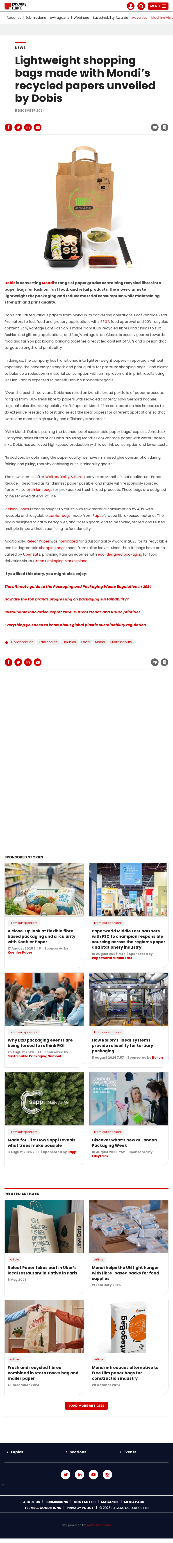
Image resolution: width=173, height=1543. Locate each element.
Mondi (48, 282)
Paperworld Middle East (112, 958)
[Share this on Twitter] (18, 127)
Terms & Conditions (42, 1508)
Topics (16, 1452)
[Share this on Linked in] (28, 127)
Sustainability (121, 642)
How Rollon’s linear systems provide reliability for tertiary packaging (122, 1045)
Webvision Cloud (98, 1525)
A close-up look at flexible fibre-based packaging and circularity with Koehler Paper (42, 936)
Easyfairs (100, 1156)
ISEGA (105, 321)
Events (129, 1452)
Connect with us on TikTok (86, 1485)
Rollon (157, 1057)
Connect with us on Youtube (93, 1474)
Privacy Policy (80, 1508)
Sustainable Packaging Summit (34, 1056)
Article (14, 1259)
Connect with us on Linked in (79, 1474)
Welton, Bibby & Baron (65, 476)
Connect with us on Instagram (107, 1474)
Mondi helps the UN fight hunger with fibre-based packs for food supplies (125, 1273)
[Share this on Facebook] (9, 127)
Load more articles (86, 1405)
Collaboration (22, 642)
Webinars (81, 17)
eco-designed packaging (120, 554)
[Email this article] (38, 127)
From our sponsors (23, 923)
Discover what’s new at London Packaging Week (124, 1142)
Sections (78, 1452)
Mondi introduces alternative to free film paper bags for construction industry (125, 1373)
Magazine (109, 1502)
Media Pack (134, 1502)
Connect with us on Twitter (65, 1474)
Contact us (85, 1502)
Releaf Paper (38, 541)
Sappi (72, 1152)
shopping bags (52, 547)
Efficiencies (48, 642)
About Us (14, 17)
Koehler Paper (20, 952)
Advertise (139, 17)
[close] (128, 124)
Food (85, 642)
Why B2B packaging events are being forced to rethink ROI (40, 1042)
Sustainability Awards (110, 17)
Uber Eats (31, 554)
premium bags (39, 489)
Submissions (35, 17)
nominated (68, 541)
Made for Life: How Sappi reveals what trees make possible (41, 1142)
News (20, 47)
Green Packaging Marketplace (60, 560)
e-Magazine (60, 17)
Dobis (10, 282)
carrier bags (60, 515)
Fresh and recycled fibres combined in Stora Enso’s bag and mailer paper (43, 1373)
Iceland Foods (17, 509)
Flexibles (69, 642)
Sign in (103, 118)
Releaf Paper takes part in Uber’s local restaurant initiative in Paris (42, 1270)
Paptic (98, 515)
